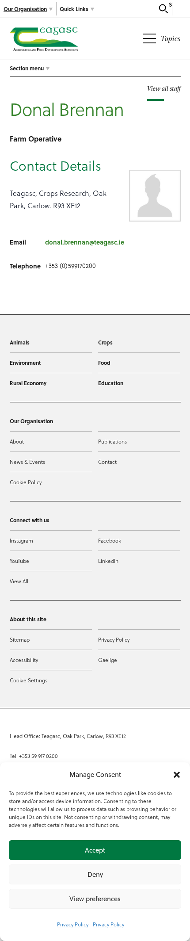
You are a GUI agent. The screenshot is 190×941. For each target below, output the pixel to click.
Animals (20, 342)
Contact (107, 462)
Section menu (27, 68)
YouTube (19, 561)
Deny (95, 874)
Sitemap (20, 639)
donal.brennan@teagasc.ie (84, 241)
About (17, 441)
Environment (25, 363)
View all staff (164, 88)
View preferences (95, 898)
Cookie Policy (26, 482)
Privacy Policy (72, 924)
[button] (176, 774)
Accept (95, 850)
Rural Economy (28, 383)
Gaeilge (107, 660)
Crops (105, 342)
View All (19, 581)
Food (104, 363)
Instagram (21, 540)
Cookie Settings (28, 680)
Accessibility (24, 660)
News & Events (27, 462)
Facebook (109, 540)
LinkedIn (108, 561)
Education (110, 383)
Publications (112, 441)
